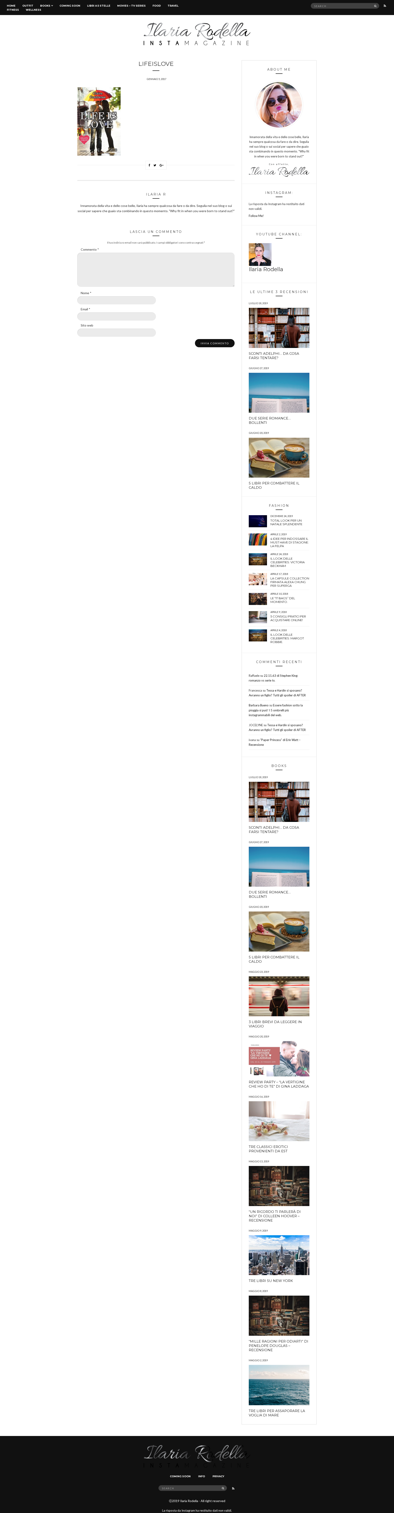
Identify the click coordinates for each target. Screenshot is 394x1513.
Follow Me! (256, 216)
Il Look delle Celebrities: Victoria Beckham (287, 562)
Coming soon (70, 5)
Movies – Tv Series (131, 5)
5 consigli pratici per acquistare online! (288, 618)
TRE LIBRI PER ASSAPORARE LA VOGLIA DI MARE (277, 1413)
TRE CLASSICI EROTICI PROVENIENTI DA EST (268, 1149)
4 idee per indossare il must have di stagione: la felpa (289, 542)
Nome (86, 293)
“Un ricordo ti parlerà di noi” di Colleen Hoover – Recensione (275, 1215)
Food (157, 5)
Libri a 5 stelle (98, 5)
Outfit (27, 5)
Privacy (218, 1476)
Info (201, 1476)
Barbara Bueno (259, 705)
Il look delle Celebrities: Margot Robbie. (287, 638)
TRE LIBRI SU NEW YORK (271, 1281)
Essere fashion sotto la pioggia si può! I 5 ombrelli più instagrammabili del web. (276, 710)
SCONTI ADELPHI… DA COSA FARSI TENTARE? (274, 355)
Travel (173, 5)
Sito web (87, 325)
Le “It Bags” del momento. (282, 600)
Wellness (33, 9)
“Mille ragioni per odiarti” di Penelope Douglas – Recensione (278, 1345)
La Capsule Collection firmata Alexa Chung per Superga (289, 581)
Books (45, 5)
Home (11, 5)
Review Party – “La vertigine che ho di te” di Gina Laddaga (279, 1084)
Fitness (13, 9)
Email (85, 309)
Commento (90, 249)
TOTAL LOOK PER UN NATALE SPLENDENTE (286, 522)
